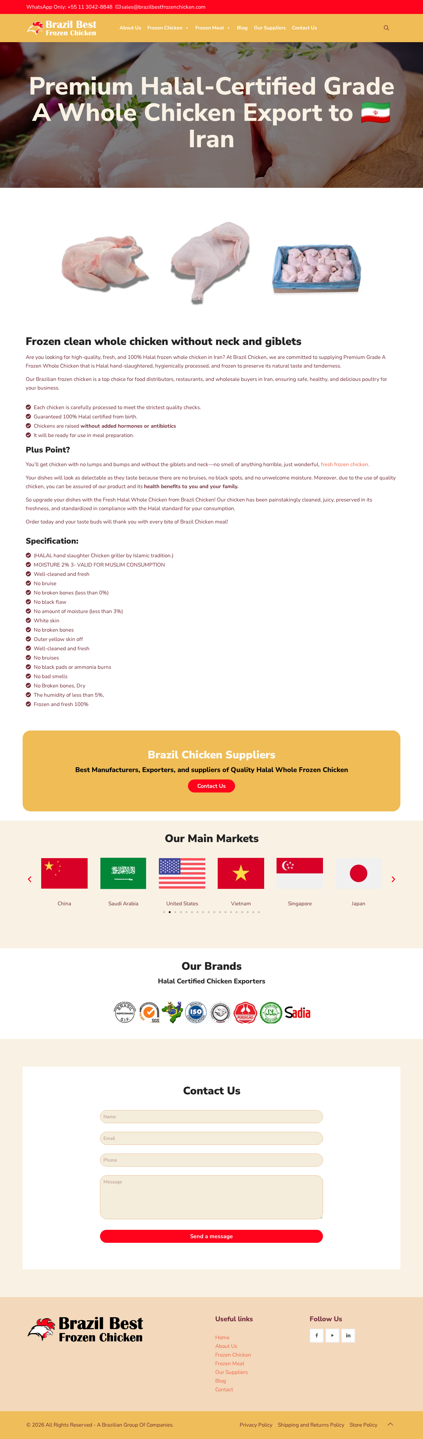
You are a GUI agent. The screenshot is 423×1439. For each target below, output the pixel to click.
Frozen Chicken (164, 27)
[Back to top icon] (390, 1424)
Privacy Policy (256, 1424)
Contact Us (304, 27)
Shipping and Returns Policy (311, 1424)
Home (222, 1337)
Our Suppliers (270, 27)
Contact (224, 1389)
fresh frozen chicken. (345, 464)
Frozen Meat (209, 27)
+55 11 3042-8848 (90, 7)
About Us (130, 27)
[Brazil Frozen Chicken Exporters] (62, 28)
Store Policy (363, 1424)
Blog (242, 27)
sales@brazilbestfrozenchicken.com (163, 7)
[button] (29, 879)
